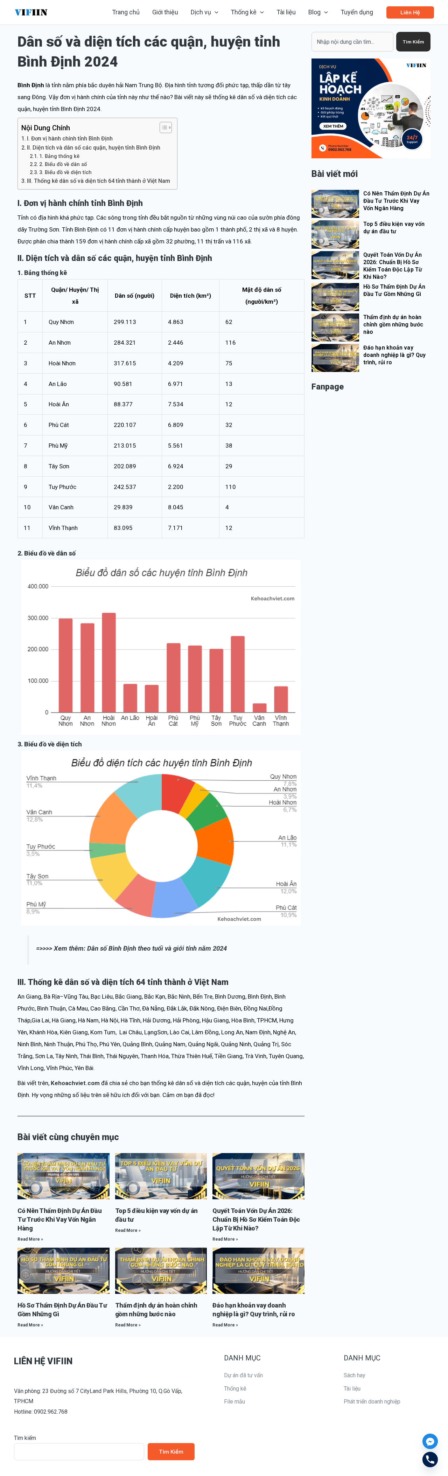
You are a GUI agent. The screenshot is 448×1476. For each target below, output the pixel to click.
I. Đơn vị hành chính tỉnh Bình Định (70, 138)
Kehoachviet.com (75, 1083)
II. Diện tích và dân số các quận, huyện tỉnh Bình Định (93, 147)
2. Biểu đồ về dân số (63, 164)
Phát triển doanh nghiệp (372, 1401)
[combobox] (352, 41)
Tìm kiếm (25, 1438)
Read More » (30, 1239)
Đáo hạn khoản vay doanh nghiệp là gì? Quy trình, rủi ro (394, 355)
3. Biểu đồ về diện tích (65, 172)
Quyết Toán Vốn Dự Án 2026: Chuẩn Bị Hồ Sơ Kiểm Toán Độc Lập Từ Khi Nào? (256, 1219)
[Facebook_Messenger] (430, 1441)
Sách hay (354, 1375)
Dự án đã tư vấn (243, 1375)
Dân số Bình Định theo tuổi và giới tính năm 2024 (157, 948)
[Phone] (430, 1459)
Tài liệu (352, 1388)
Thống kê (235, 1388)
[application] (214, 12)
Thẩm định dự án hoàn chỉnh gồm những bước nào (393, 324)
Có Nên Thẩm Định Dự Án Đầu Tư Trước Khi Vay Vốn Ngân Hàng (60, 1219)
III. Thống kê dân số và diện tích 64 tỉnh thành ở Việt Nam (98, 181)
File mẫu (234, 1401)
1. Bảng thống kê (59, 156)
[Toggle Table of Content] (162, 127)
